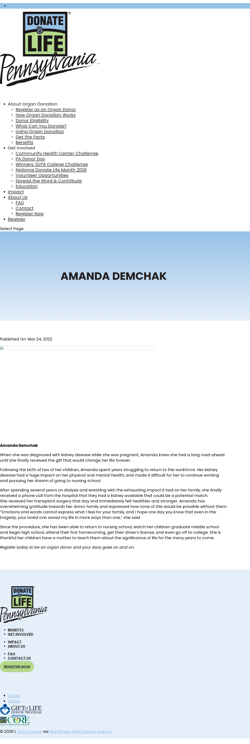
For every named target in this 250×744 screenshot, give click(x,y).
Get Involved (20, 634)
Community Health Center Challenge (57, 153)
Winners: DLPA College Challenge (52, 164)
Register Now (18, 6)
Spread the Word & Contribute (49, 181)
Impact (14, 641)
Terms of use (29, 731)
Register (16, 219)
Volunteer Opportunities (42, 175)
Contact (25, 208)
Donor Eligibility (32, 120)
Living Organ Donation (40, 131)
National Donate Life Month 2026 (51, 170)
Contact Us (19, 658)
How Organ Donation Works (46, 115)
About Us (16, 646)
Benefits (24, 142)
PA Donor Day (30, 159)
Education (27, 186)
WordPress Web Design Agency (81, 731)
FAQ (20, 203)
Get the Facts (30, 137)
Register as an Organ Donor (46, 110)
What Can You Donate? (41, 126)
